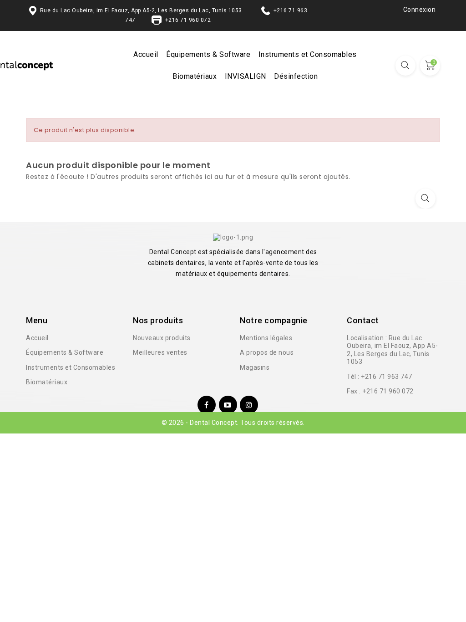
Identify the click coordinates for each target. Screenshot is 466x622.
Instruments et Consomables (307, 54)
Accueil (145, 54)
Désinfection (296, 76)
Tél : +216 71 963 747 (379, 376)
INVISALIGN (245, 76)
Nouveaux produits (162, 338)
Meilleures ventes (160, 352)
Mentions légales (266, 338)
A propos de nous (267, 352)
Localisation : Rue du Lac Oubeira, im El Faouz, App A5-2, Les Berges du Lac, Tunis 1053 (392, 350)
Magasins (254, 367)
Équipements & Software (208, 54)
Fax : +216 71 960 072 (380, 391)
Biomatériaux (194, 76)
